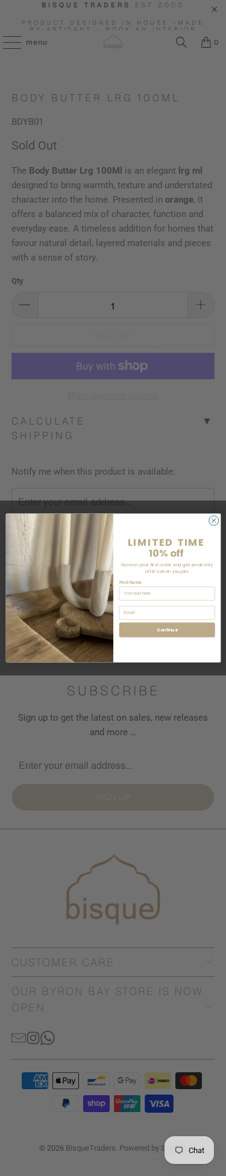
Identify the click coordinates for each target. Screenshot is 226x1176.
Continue (167, 630)
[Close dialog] (213, 520)
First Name (130, 582)
